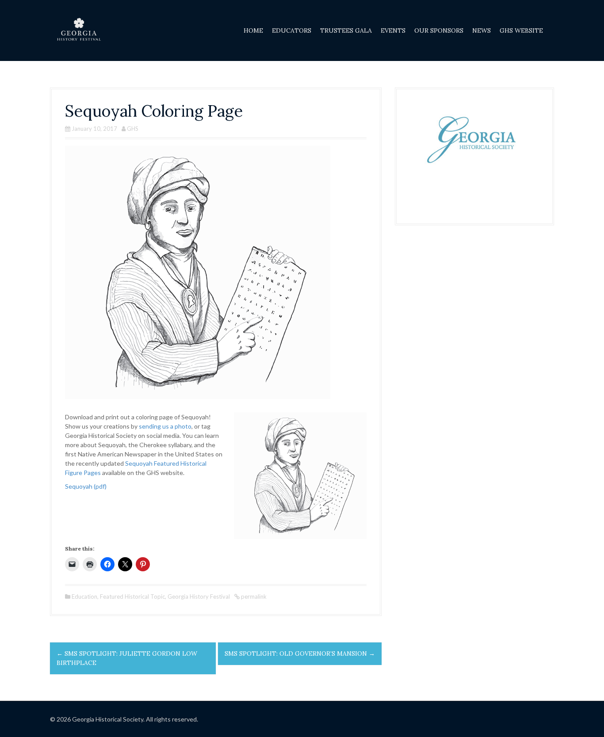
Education (84, 596)
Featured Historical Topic (132, 596)
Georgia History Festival (199, 596)
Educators (291, 30)
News (481, 30)
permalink (253, 596)
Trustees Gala (346, 30)
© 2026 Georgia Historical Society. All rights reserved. (124, 719)
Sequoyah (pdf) (86, 486)
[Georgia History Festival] (79, 30)
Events (393, 30)
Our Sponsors (438, 30)
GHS (132, 128)
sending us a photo (165, 426)
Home (253, 30)
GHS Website (521, 30)
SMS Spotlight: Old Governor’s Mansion (300, 653)
